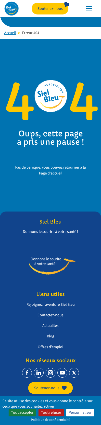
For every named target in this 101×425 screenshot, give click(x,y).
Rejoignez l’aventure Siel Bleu (50, 304)
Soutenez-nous (50, 8)
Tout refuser (51, 412)
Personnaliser (80, 412)
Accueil (10, 33)
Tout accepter (22, 412)
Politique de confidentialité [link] (50, 419)
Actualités (50, 325)
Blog (50, 336)
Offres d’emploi (50, 347)
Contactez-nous (50, 315)
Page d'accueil (50, 173)
